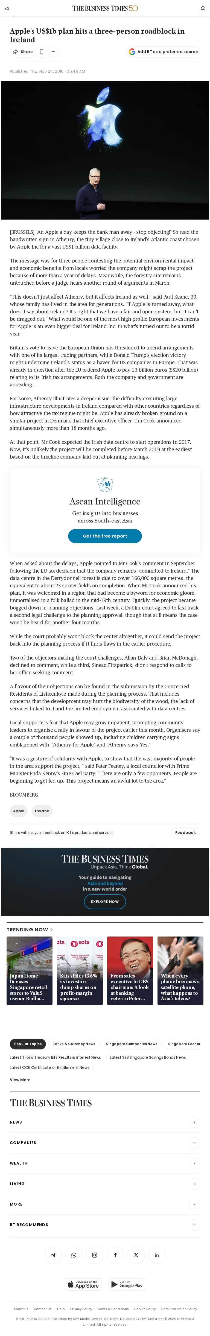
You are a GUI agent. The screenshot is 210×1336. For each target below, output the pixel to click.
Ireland (42, 810)
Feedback (185, 832)
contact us (43, 1309)
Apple (18, 810)
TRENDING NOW (27, 929)
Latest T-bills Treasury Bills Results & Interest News (55, 1057)
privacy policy (81, 1309)
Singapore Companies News (131, 1044)
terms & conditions (113, 1309)
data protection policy (179, 1309)
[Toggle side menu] (6, 8)
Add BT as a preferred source (168, 51)
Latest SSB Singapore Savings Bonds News (148, 1057)
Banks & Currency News (73, 1044)
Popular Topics (28, 1044)
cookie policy (145, 1309)
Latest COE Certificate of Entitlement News (49, 1067)
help (61, 1309)
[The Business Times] (100, 8)
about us (20, 1309)
